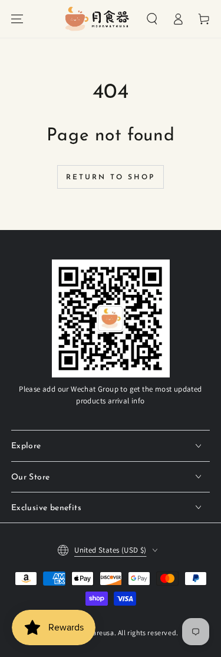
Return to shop (110, 177)
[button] (152, 19)
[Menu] (17, 19)
